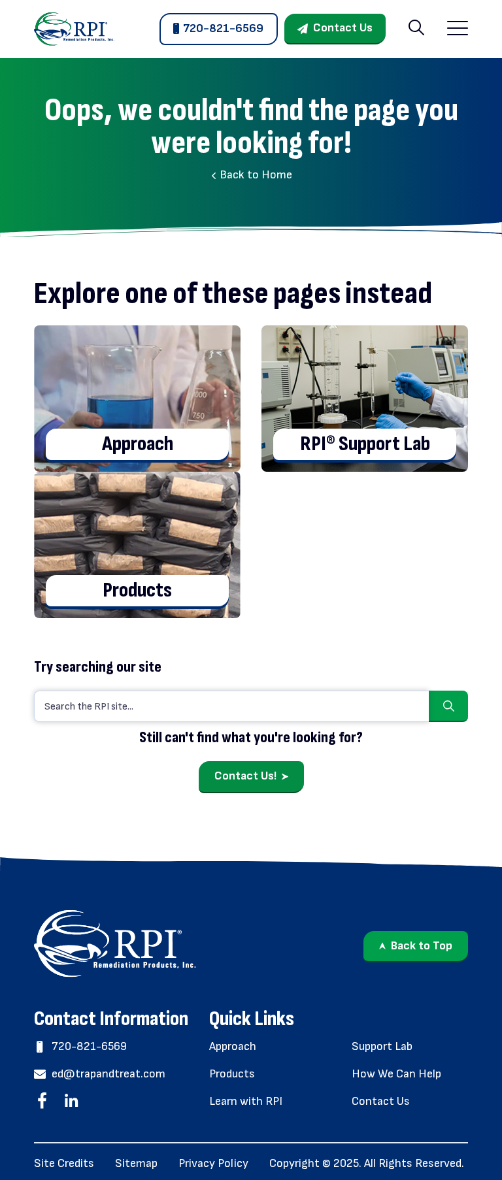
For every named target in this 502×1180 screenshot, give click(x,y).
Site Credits (64, 1163)
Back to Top (421, 946)
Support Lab (382, 1046)
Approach (232, 1046)
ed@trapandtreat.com (108, 1074)
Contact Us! (245, 776)
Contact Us (343, 28)
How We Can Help (396, 1074)
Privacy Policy (213, 1163)
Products (232, 1074)
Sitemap (136, 1163)
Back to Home (254, 175)
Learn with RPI (245, 1101)
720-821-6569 (223, 28)
